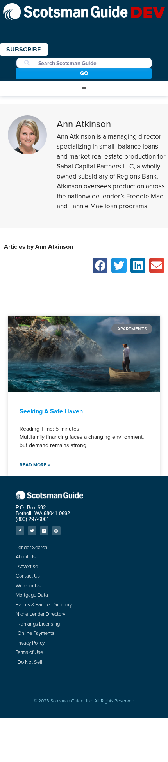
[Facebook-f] (20, 530)
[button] (84, 89)
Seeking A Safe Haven (51, 411)
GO (84, 73)
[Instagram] (56, 530)
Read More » (35, 464)
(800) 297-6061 (32, 519)
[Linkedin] (44, 530)
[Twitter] (32, 530)
